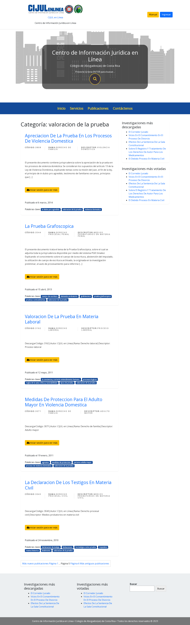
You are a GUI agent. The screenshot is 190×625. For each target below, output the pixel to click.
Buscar (133, 584)
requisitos (103, 547)
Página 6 (74, 563)
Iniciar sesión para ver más (43, 189)
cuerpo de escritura (49, 296)
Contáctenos (123, 108)
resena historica (32, 550)
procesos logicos (90, 379)
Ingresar (166, 14)
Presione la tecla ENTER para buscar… (95, 71)
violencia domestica (93, 209)
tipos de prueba (67, 383)
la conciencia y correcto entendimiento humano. (61, 379)
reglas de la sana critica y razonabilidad (41, 383)
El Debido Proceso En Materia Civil (146, 158)
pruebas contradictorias (35, 300)
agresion (45, 462)
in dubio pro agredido (51, 209)
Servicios (76, 108)
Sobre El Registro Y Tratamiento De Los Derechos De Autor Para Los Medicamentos (147, 152)
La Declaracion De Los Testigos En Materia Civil (68, 485)
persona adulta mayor (83, 462)
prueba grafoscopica (102, 296)
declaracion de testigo (51, 547)
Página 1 (53, 563)
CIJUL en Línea (55, 17)
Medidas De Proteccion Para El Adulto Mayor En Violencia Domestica (63, 402)
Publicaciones (98, 108)
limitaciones (67, 547)
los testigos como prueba (86, 547)
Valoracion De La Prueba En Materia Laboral (61, 319)
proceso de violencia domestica (38, 466)
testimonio (46, 550)
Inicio (61, 108)
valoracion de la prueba (72, 209)
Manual (153, 14)
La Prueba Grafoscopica (49, 226)
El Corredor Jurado (138, 131)
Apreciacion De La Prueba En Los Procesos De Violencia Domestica (68, 138)
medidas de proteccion (61, 462)
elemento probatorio (69, 296)
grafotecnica (86, 296)
